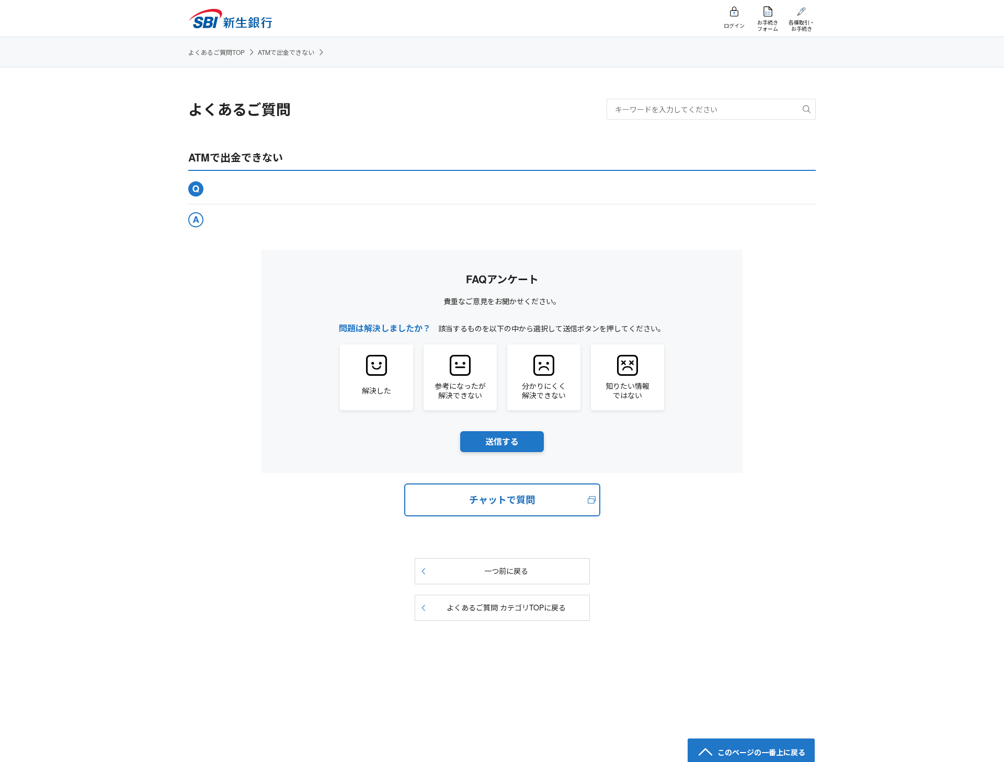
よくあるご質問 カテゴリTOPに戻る (506, 607)
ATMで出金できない (286, 52)
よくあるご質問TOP (216, 52)
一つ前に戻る (506, 570)
